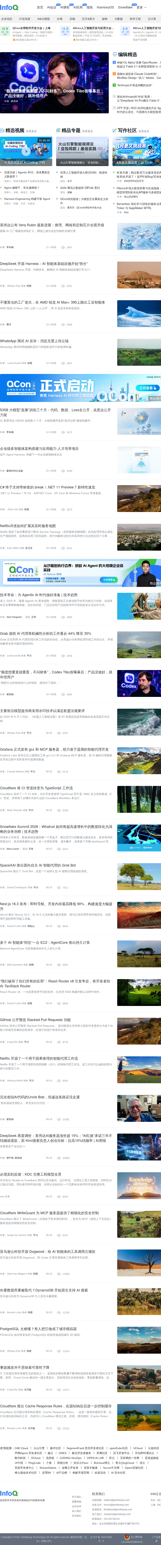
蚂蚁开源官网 (81, 1472)
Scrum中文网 (111, 1467)
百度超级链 (152, 1458)
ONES (62, 1453)
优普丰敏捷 (91, 1467)
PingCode (34, 1462)
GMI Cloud (21, 1448)
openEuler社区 (119, 1448)
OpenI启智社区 (134, 1467)
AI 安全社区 (118, 1472)
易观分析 (62, 1462)
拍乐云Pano (81, 1462)
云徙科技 (153, 1448)
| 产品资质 (156, 1539)
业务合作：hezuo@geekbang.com (110, 1504)
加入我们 (76, 1511)
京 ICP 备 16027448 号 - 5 (101, 1539)
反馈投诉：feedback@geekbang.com (112, 1509)
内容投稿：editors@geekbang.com (110, 1500)
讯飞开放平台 (121, 1453)
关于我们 (76, 1497)
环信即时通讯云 (144, 1453)
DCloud (35, 1458)
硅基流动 (100, 1472)
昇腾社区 (102, 1453)
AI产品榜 (61, 1472)
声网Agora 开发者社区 (28, 1453)
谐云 (142, 1462)
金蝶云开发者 (70, 1467)
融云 (50, 1453)
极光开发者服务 (81, 1453)
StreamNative (47, 1467)
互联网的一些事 (129, 1458)
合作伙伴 (76, 1506)
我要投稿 (76, 1501)
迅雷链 (50, 1458)
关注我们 (76, 1515)
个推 (49, 1462)
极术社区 (55, 1448)
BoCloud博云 (102, 1462)
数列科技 (20, 1458)
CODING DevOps (70, 1458)
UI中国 (19, 1462)
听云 (112, 1458)
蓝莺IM (46, 1472)
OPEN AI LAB (95, 1458)
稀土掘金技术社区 (26, 1472)
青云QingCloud (124, 1462)
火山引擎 (39, 1448)
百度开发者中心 (24, 1467)
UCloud (138, 1448)
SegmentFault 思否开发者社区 (85, 1448)
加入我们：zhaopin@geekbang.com (111, 1514)
